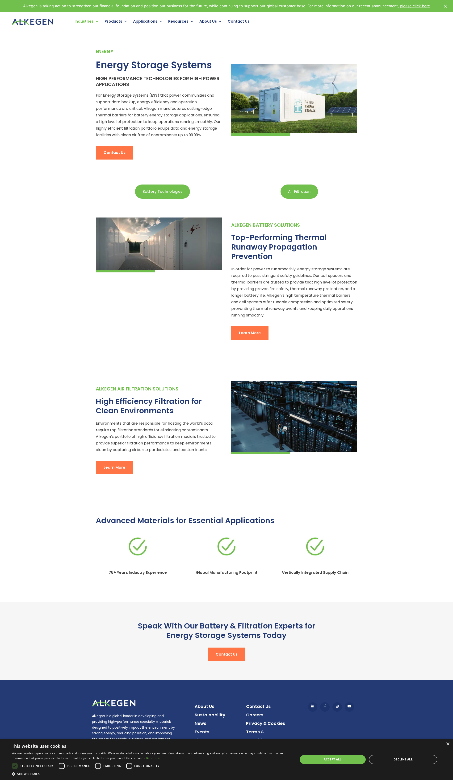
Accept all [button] (332, 759)
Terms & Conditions (258, 736)
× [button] (447, 744)
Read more (153, 758)
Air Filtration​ (299, 191)
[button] (150, 774)
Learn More (250, 333)
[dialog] (226, 759)
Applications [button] (145, 21)
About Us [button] (208, 21)
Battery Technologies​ (162, 191)
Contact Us (239, 21)
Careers (254, 715)
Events (202, 732)
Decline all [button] (403, 759)
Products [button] (113, 21)
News (200, 723)
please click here (415, 6)
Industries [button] (84, 21)
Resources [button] (178, 21)
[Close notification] (445, 6)
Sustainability (210, 715)
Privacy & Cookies (265, 723)
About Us (204, 706)
